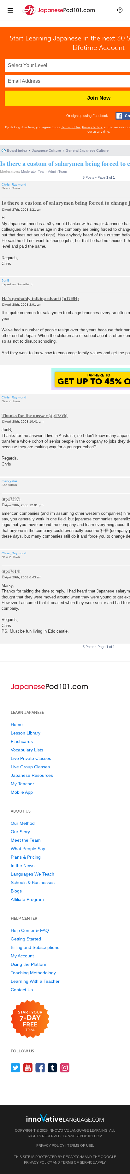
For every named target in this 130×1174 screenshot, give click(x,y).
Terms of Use (70, 127)
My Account (22, 955)
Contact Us (22, 989)
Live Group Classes (30, 766)
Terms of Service (78, 1162)
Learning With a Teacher (35, 981)
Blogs (16, 890)
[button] (120, 10)
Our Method (23, 823)
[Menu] (10, 10)
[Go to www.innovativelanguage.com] (65, 1117)
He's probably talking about (30, 298)
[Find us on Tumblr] (52, 1067)
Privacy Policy (92, 127)
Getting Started (26, 938)
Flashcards (22, 741)
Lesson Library (25, 732)
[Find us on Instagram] (65, 1067)
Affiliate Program (27, 899)
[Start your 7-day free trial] (30, 1019)
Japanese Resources (32, 775)
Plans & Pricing (26, 857)
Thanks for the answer (25, 415)
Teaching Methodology (33, 972)
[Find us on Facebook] (40, 1067)
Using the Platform (29, 964)
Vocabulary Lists (27, 749)
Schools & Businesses (33, 882)
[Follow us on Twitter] (16, 1067)
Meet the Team (26, 840)
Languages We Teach (32, 874)
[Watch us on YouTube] (28, 1067)
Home (17, 724)
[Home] (59, 15)
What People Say (28, 848)
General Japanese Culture (87, 150)
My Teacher (22, 783)
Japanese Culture (46, 150)
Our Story (20, 831)
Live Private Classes (31, 758)
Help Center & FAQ (30, 930)
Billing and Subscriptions (35, 947)
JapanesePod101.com (82, 1136)
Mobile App (22, 792)
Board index (17, 150)
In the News (22, 865)
